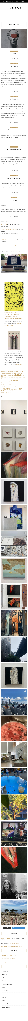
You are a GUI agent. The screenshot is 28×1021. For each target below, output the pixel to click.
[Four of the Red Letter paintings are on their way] (14, 465)
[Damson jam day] (14, 728)
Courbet (7, 373)
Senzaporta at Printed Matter (8, 955)
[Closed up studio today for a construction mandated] (14, 754)
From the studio (14, 63)
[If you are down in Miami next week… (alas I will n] (14, 491)
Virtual (6, 390)
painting (8, 381)
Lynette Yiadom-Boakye (10, 378)
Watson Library (20, 390)
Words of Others (6, 1007)
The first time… (14, 99)
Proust (19, 383)
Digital (16, 373)
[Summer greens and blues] (14, 781)
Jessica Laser (22, 377)
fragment (6, 377)
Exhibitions (19, 375)
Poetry (13, 382)
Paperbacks (14, 66)
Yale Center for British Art (6, 392)
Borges (19, 371)
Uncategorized (5, 1003)
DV (3, 977)
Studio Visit (5, 990)
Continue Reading (14, 58)
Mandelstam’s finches (14, 149)
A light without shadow (6, 239)
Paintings (14, 381)
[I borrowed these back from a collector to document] (14, 596)
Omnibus (22, 1)
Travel (21, 389)
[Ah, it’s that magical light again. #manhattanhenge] (14, 807)
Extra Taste (4, 224)
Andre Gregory (4, 371)
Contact (2, 3)
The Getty (9, 386)
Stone (14, 53)
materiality (23, 378)
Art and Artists (5, 971)
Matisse (3, 381)
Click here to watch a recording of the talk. (11, 276)
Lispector (3, 379)
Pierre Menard (8, 382)
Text (3, 994)
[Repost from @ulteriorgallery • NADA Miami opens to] (14, 412)
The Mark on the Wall (14, 178)
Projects (3, 1)
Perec (2, 383)
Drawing (20, 373)
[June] (14, 912)
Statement (8, 1)
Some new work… (14, 130)
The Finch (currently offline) (8, 958)
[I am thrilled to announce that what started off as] (14, 833)
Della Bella (11, 373)
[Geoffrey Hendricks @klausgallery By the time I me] (14, 544)
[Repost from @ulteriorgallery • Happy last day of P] (14, 860)
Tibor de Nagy (14, 389)
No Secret (13, 200)
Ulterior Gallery (12, 245)
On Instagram (4, 962)
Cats (22, 371)
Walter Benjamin (12, 391)
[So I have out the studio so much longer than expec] (14, 649)
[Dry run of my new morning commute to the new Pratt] (14, 702)
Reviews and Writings (7, 385)
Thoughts (14, 197)
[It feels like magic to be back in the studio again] (14, 623)
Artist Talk (4, 974)
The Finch (4, 386)
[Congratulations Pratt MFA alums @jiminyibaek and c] (14, 518)
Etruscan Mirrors (11, 375)
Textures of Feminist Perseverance (9, 229)
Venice (3, 391)
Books (16, 371)
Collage (3, 373)
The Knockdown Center (16, 386)
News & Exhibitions (7, 984)
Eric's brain (3, 375)
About (13, 1)
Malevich (18, 379)
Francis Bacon (12, 377)
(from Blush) (19, 364)
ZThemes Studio (23, 1015)
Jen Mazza (14, 8)
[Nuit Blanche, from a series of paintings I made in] (14, 675)
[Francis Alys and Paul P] (14, 570)
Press (17, 1)
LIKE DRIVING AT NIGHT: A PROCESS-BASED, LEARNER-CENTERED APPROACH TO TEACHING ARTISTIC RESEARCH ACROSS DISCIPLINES (13, 316)
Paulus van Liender (22, 381)
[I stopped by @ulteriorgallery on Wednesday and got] (14, 439)
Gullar (17, 377)
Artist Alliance (10, 371)
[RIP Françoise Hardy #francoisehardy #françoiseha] (14, 886)
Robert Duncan (16, 384)
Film (2, 377)
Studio (22, 385)
